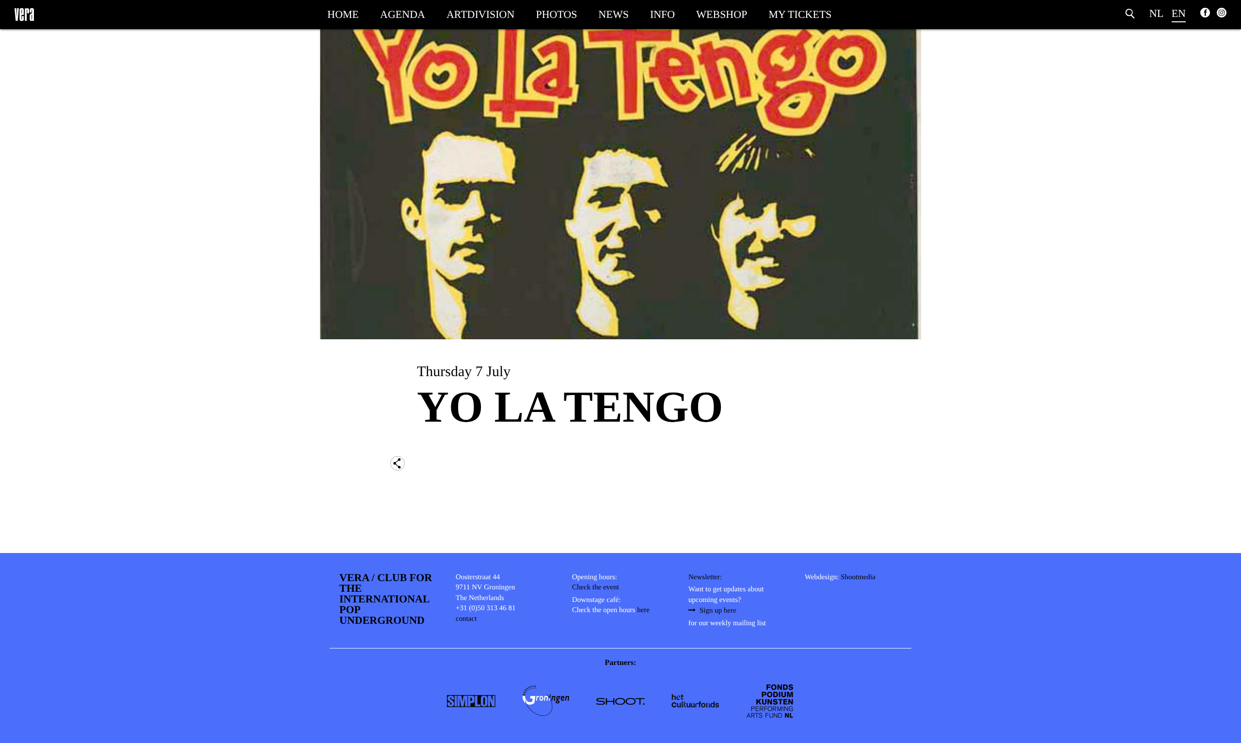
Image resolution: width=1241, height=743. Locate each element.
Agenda (402, 14)
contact (466, 619)
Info (662, 14)
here (643, 610)
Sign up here (718, 611)
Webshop (721, 14)
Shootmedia (858, 577)
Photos (556, 14)
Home (343, 14)
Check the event (595, 587)
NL (1156, 13)
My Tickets (799, 14)
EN (1179, 13)
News (614, 14)
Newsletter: (705, 577)
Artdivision (480, 14)
